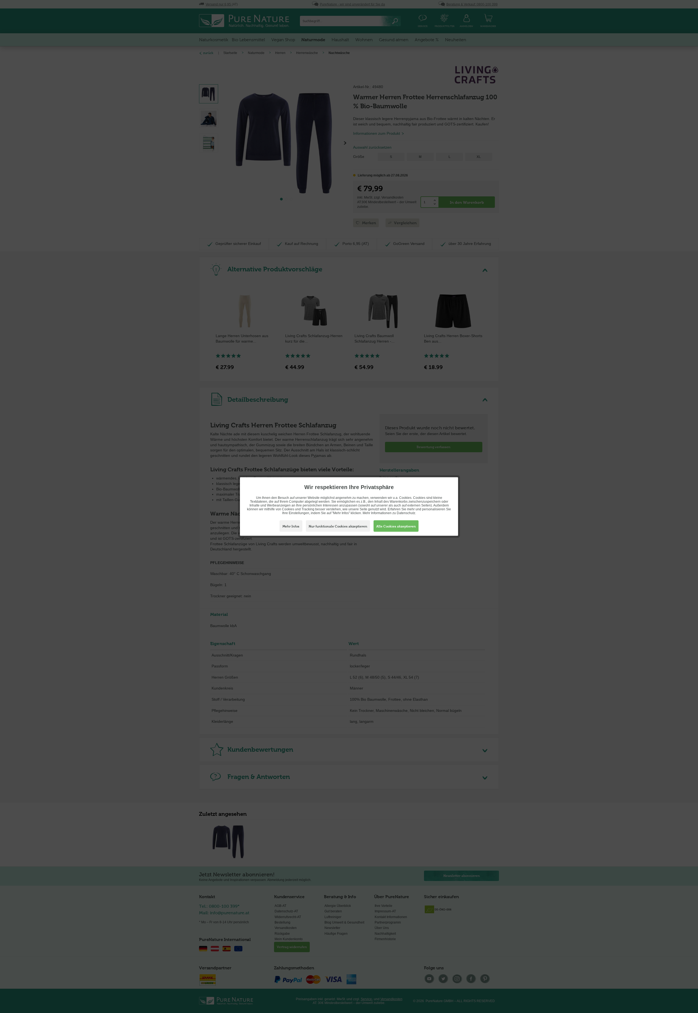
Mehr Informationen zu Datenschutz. (389, 513)
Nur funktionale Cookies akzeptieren (338, 526)
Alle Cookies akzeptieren (396, 526)
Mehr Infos (290, 526)
